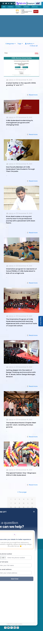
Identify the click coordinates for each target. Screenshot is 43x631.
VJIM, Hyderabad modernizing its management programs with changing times (19, 122)
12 (32, 503)
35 (28, 519)
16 (23, 507)
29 (28, 515)
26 (15, 515)
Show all (34, 46)
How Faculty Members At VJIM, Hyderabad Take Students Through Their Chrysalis (20, 169)
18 (32, 507)
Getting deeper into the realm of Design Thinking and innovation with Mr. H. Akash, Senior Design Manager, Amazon (21, 373)
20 (15, 511)
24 (32, 511)
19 (11, 511)
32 (15, 519)
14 (15, 507)
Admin (10, 80)
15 (19, 507)
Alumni (10, 7)
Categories (10, 44)
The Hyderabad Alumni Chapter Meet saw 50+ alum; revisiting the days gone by (21, 425)
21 (19, 511)
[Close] (34, 549)
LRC (4, 7)
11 (27, 503)
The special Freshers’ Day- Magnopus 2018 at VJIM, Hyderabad (21, 474)
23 (28, 511)
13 (11, 507)
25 (11, 515)
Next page (20, 528)
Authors (30, 44)
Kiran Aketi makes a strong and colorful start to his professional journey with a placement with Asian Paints (20, 219)
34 (24, 519)
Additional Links (21, 543)
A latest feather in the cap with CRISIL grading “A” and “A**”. (21, 84)
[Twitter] (5, 3)
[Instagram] (14, 3)
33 (19, 519)
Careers (18, 7)
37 (21, 523)
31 (11, 519)
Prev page (22, 492)
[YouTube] (8, 3)
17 (28, 507)
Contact (26, 7)
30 (32, 515)
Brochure (34, 7)
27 (19, 515)
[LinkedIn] (11, 3)
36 (32, 519)
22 (24, 511)
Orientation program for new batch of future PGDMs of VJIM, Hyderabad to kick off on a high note (21, 271)
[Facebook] (3, 3)
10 (23, 503)
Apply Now (41, 321)
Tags (19, 44)
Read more (33, 95)
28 (24, 515)
